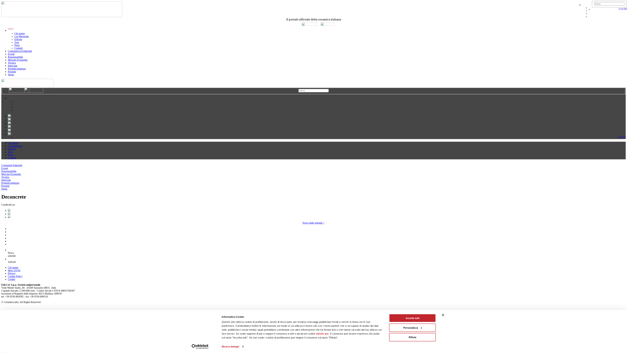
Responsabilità (15, 57)
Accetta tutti (412, 318)
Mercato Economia (17, 60)
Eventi (11, 54)
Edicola (18, 39)
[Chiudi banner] (443, 315)
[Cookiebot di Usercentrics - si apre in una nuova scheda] (200, 346)
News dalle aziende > (313, 222)
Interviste (12, 65)
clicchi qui (322, 333)
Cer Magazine (21, 36)
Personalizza (410, 327)
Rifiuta (412, 337)
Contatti (18, 48)
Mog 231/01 (14, 270)
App (16, 42)
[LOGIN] (593, 9)
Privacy (12, 273)
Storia (11, 74)
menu (11, 30)
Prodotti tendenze (17, 68)
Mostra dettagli (230, 346)
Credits (11, 279)
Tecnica (12, 62)
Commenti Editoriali (11, 165)
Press (17, 45)
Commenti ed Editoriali (20, 51)
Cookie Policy (15, 276)
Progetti (12, 71)
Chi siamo (19, 33)
